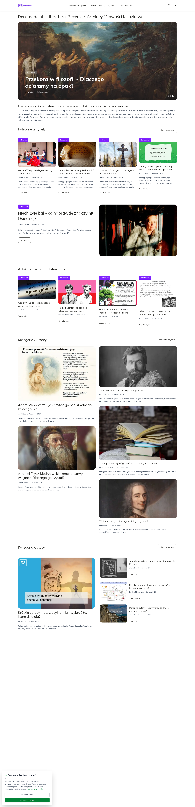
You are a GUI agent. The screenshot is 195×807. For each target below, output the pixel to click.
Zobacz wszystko (167, 130)
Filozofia (31, 72)
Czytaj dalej (24, 240)
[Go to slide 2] (170, 96)
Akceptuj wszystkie (27, 800)
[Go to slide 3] (173, 96)
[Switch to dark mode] (175, 5)
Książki (120, 5)
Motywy (128, 5)
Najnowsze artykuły (77, 5)
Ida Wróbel (29, 92)
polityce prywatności (35, 789)
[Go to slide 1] (168, 96)
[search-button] (169, 5)
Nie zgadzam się (27, 795)
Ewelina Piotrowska (65, 315)
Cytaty (111, 5)
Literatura (92, 5)
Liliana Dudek (23, 177)
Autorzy (102, 5)
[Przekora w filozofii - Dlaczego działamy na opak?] (97, 61)
